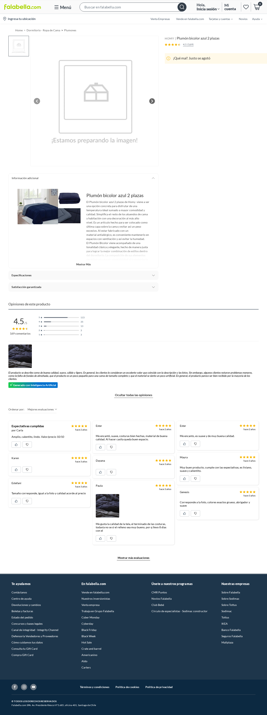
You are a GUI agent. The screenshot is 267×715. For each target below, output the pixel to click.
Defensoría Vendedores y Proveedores (35, 636)
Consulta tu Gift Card (25, 648)
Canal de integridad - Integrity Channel (35, 630)
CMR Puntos (159, 592)
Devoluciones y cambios (26, 604)
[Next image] (152, 101)
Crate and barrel (91, 648)
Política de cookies (127, 687)
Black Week (89, 636)
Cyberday (87, 623)
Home (19, 30)
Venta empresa (90, 604)
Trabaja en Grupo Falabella (98, 611)
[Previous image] (37, 101)
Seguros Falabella (232, 636)
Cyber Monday (90, 617)
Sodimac (226, 611)
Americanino (89, 655)
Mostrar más (83, 264)
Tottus (225, 617)
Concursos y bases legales (27, 623)
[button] (133, 7)
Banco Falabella (231, 630)
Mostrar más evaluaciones (133, 557)
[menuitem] (218, 19)
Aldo (84, 661)
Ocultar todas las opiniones (133, 395)
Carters (86, 667)
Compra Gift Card (22, 655)
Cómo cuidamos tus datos (27, 642)
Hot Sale (87, 642)
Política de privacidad (159, 687)
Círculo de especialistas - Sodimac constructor (179, 611)
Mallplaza (227, 642)
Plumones (70, 30)
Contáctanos (19, 592)
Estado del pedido (22, 617)
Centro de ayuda (21, 598)
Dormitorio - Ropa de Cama (43, 30)
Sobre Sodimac (230, 598)
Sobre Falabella (230, 592)
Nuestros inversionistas (96, 598)
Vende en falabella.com (95, 592)
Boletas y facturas (22, 611)
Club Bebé (157, 604)
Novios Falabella (161, 598)
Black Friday (89, 630)
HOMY (169, 38)
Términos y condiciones (94, 687)
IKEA (224, 623)
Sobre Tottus (229, 604)
